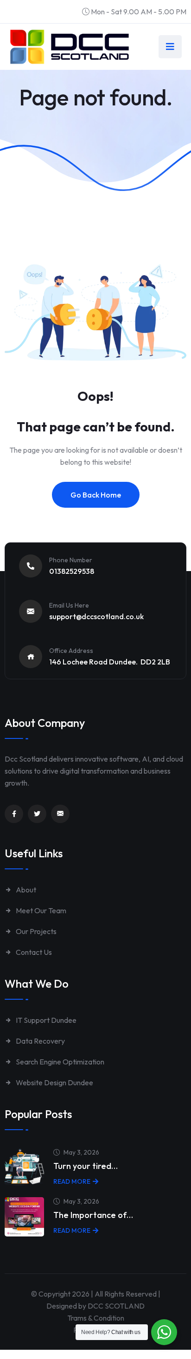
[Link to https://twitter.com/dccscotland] (37, 814)
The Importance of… (93, 1215)
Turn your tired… (85, 1166)
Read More (71, 1181)
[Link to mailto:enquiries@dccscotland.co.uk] (60, 814)
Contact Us (33, 952)
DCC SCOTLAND (116, 1305)
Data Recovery (39, 1040)
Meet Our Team (40, 910)
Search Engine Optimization (59, 1061)
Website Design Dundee (53, 1082)
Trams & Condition (95, 1317)
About (25, 889)
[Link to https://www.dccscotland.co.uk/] (69, 46)
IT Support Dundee (45, 1020)
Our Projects (35, 931)
